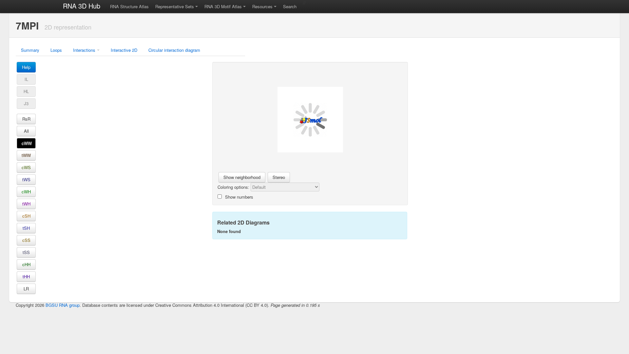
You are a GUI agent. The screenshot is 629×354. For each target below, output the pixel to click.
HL (26, 91)
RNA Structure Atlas (129, 6)
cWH (26, 191)
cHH (26, 264)
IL (26, 79)
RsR (26, 119)
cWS (26, 167)
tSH (26, 228)
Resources (262, 6)
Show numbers (239, 197)
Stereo (279, 177)
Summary (30, 50)
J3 (26, 103)
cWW (27, 143)
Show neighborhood (241, 177)
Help (26, 67)
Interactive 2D (124, 50)
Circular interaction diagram (174, 50)
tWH (26, 204)
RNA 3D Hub (81, 5)
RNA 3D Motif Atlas (223, 6)
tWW (26, 155)
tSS (26, 252)
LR (26, 288)
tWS (26, 179)
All (26, 131)
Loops (56, 50)
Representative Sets (174, 6)
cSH (26, 216)
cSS (26, 240)
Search (289, 6)
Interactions (84, 50)
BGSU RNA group (63, 305)
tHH (26, 276)
